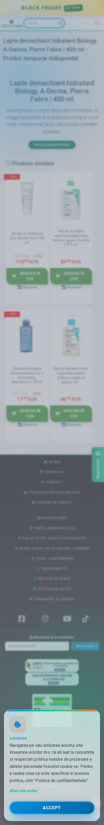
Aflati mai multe (23, 791)
